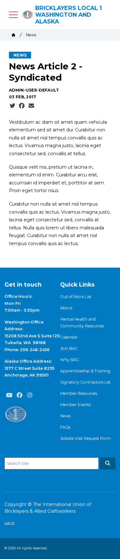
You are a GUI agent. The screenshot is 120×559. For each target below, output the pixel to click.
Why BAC (69, 359)
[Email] (31, 105)
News (31, 34)
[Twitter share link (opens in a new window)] (12, 105)
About (66, 308)
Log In (9, 523)
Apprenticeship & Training (85, 370)
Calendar (69, 337)
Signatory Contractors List (85, 382)
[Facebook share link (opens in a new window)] (21, 105)
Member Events (75, 404)
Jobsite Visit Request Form (85, 438)
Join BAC (69, 348)
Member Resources (78, 393)
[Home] (13, 35)
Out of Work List (76, 296)
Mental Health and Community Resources (82, 322)
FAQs (65, 427)
